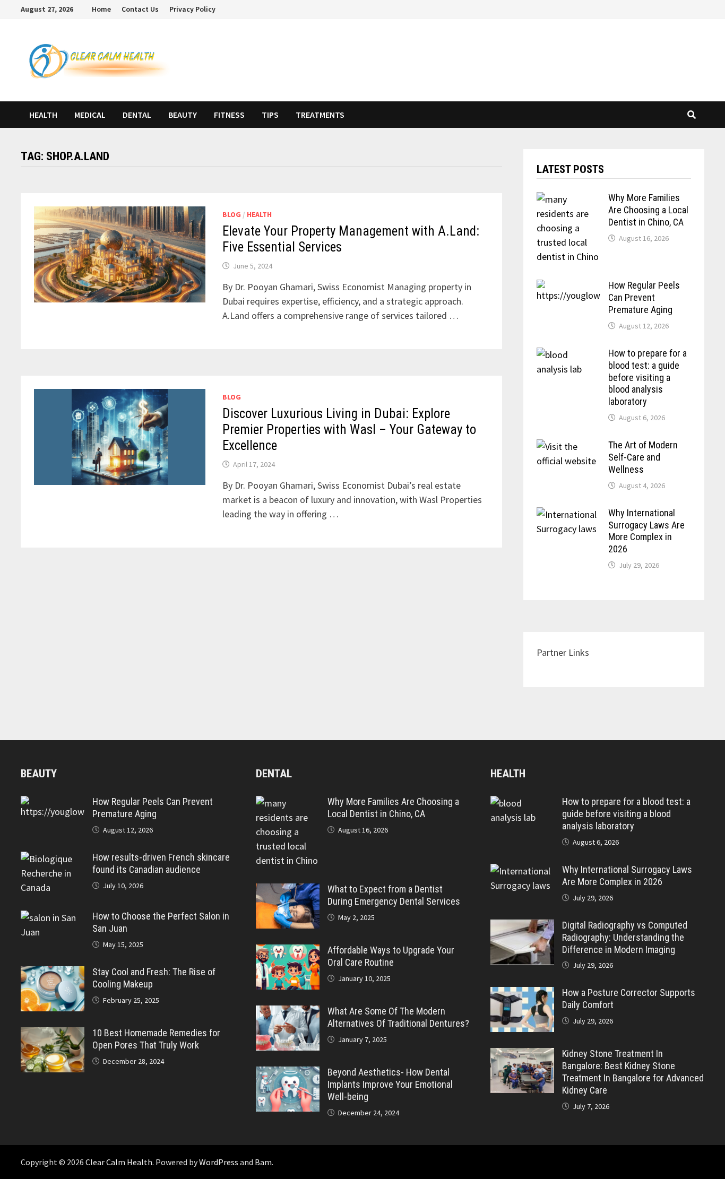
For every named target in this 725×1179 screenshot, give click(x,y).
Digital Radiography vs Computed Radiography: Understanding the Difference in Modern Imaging (624, 937)
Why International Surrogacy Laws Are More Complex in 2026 (646, 531)
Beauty (182, 114)
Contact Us (140, 9)
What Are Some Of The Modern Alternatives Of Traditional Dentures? (398, 1017)
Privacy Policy (192, 9)
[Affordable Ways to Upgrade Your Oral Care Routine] (288, 952)
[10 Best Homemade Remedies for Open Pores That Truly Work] (52, 1034)
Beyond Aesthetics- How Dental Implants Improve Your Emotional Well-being (390, 1084)
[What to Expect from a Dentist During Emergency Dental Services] (288, 891)
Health (43, 114)
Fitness (229, 114)
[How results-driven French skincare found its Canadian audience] (52, 859)
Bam (263, 1162)
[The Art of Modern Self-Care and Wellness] (568, 446)
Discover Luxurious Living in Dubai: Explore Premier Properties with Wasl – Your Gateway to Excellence (349, 429)
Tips (270, 114)
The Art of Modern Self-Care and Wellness (643, 457)
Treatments (320, 114)
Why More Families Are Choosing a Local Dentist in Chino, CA (648, 210)
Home (101, 9)
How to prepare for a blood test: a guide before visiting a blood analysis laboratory (647, 377)
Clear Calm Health (118, 1162)
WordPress (218, 1162)
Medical (90, 114)
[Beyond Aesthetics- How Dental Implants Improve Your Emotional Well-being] (288, 1074)
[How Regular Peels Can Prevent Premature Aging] (568, 287)
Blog (231, 214)
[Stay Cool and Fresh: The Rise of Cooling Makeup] (52, 973)
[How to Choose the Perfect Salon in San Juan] (52, 918)
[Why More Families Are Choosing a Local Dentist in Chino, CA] (568, 199)
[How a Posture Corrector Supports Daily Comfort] (522, 994)
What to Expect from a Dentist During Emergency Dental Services (393, 895)
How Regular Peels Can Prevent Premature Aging (644, 297)
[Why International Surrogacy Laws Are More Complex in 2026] (568, 514)
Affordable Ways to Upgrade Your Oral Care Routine (390, 956)
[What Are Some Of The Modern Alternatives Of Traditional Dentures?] (288, 1013)
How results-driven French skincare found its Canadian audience (161, 863)
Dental (137, 114)
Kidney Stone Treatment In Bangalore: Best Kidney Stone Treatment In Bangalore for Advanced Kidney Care (633, 1072)
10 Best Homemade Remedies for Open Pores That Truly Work (156, 1039)
